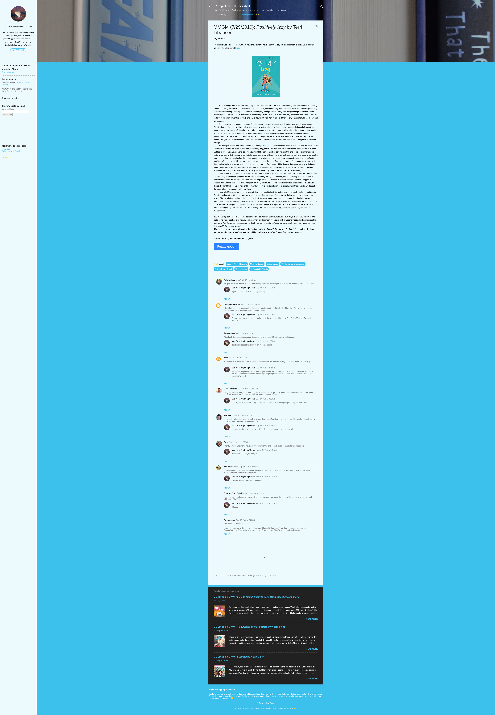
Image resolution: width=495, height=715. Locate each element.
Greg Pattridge (230, 389)
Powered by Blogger (267, 703)
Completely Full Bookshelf (232, 6)
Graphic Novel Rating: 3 (237, 264)
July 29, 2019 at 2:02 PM (265, 399)
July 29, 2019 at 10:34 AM (238, 358)
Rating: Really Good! (223, 269)
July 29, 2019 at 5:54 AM (247, 280)
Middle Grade (272, 264)
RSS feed (6, 149)
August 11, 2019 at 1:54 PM (266, 450)
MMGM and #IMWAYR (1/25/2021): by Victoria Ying (249, 627)
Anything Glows (247, 14)
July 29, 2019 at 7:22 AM (245, 333)
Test (226, 358)
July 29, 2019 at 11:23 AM (243, 416)
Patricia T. (228, 415)
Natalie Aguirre (230, 280)
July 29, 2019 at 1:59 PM (265, 288)
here (237, 48)
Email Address (8, 109)
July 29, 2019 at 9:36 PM (238, 442)
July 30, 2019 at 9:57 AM (248, 467)
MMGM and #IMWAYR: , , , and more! (257, 597)
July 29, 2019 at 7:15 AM (250, 304)
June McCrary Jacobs (234, 493)
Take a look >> (8, 72)
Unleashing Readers (13, 91)
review (267, 146)
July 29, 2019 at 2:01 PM (265, 368)
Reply (227, 299)
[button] (316, 26)
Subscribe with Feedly (11, 151)
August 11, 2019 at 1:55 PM (266, 477)
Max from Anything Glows (243, 288)
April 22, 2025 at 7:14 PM (245, 520)
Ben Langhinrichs (232, 304)
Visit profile (18, 50)
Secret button (239, 698)
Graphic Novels (256, 264)
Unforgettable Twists (259, 269)
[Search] (321, 7)
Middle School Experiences (292, 264)
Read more (312, 619)
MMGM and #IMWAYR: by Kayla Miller (239, 656)
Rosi (226, 442)
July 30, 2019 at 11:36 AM (254, 493)
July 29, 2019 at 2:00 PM (265, 315)
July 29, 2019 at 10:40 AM (248, 389)
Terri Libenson (241, 269)
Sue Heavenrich (231, 466)
